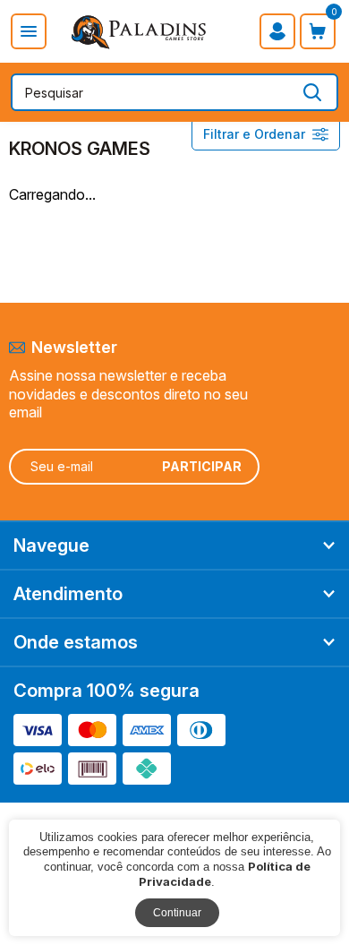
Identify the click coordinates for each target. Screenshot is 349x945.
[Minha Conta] (277, 31)
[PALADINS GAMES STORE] (139, 30)
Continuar (177, 912)
